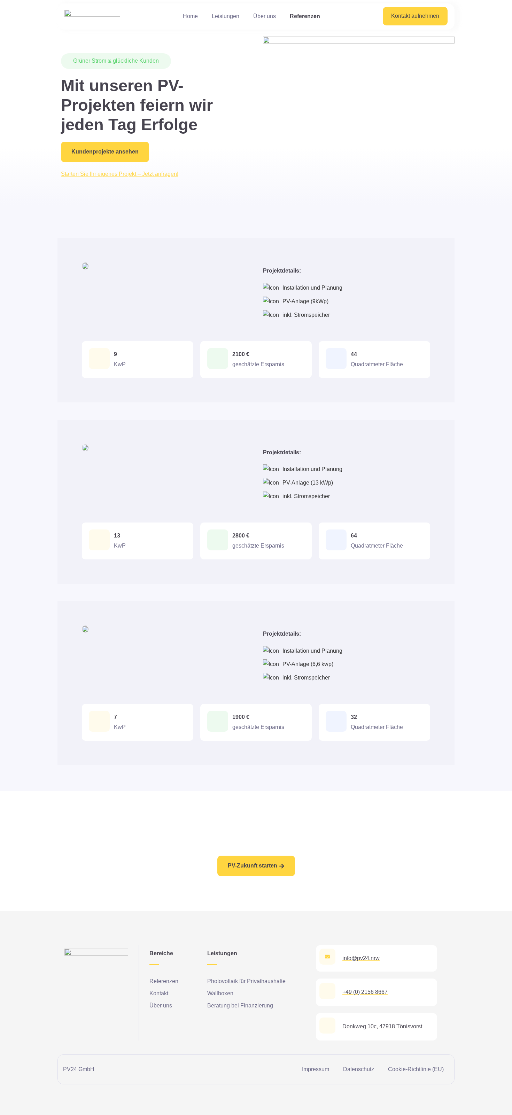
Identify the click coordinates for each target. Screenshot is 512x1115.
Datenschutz (358, 1069)
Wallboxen (220, 993)
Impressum (315, 1069)
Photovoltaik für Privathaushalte (246, 981)
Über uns (264, 16)
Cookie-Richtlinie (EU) (416, 1069)
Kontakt (158, 993)
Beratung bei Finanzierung (240, 1005)
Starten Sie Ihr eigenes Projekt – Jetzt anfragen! (119, 174)
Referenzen (305, 16)
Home (190, 16)
